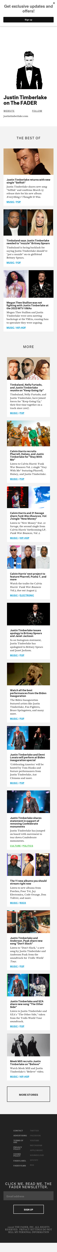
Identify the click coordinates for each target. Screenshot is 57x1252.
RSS (32, 1164)
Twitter (34, 1130)
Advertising (20, 1135)
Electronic (27, 595)
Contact (18, 1130)
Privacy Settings (30, 1229)
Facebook (35, 1135)
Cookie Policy (17, 1154)
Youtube (34, 1140)
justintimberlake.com (15, 116)
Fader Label (19, 1160)
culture (15, 845)
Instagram (36, 1145)
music (10, 201)
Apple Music (36, 1149)
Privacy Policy (17, 1147)
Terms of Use (18, 1141)
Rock (23, 902)
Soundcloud (37, 1154)
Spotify (34, 1159)
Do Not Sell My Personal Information (30, 1230)
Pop (18, 201)
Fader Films (19, 1165)
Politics (27, 845)
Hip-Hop (21, 327)
